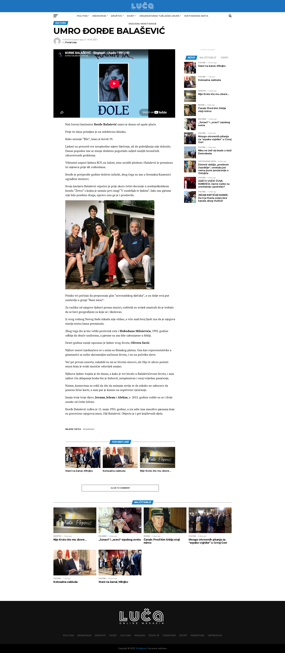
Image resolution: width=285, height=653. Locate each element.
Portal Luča (71, 42)
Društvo (116, 16)
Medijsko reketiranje (142, 23)
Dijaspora (169, 635)
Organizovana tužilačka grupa (159, 16)
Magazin (139, 635)
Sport (183, 635)
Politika (82, 16)
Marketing (197, 635)
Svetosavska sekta (196, 16)
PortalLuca (141, 648)
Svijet (130, 16)
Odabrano (89, 429)
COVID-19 (154, 635)
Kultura (125, 635)
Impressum (215, 635)
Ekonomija (99, 16)
